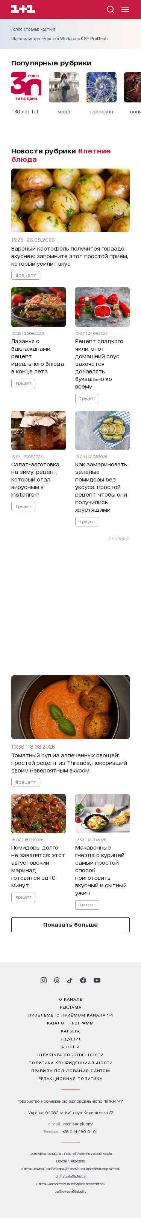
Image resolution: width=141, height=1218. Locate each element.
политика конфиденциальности (71, 1062)
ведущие (70, 1038)
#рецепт (25, 275)
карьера (70, 1030)
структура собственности (70, 1054)
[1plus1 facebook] (83, 980)
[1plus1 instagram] (44, 980)
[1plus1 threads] (57, 980)
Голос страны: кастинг (33, 29)
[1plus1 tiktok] (70, 980)
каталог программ (70, 1022)
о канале (70, 999)
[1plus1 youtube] (97, 980)
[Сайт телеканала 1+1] (23, 10)
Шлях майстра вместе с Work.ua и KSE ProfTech (59, 38)
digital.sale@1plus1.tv (71, 1176)
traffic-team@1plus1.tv (70, 1191)
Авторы (70, 1046)
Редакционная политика (70, 1078)
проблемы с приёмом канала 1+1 (70, 1014)
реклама (71, 1006)
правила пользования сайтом (70, 1070)
